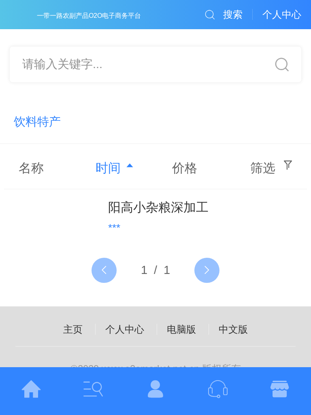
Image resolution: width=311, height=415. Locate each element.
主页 (73, 329)
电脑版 (181, 329)
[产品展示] (93, 391)
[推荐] (280, 391)
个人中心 (124, 329)
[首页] (31, 391)
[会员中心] (155, 391)
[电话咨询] (218, 391)
